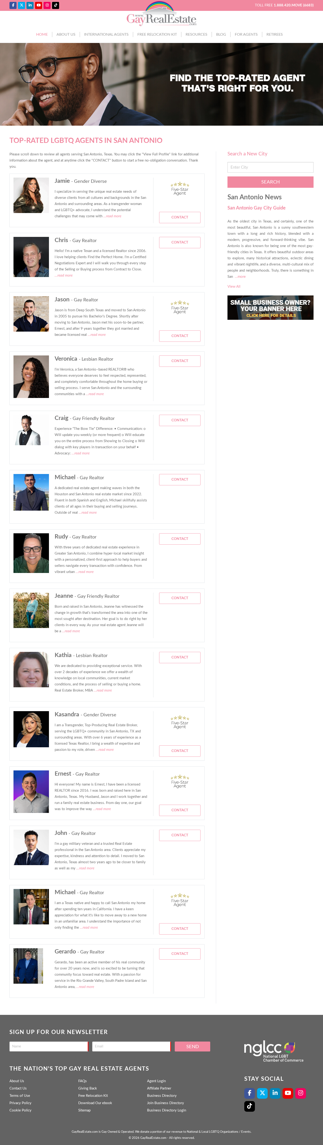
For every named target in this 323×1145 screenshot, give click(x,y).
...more (240, 276)
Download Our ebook (95, 1103)
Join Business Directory (165, 1103)
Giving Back (87, 1088)
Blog (221, 34)
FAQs (82, 1081)
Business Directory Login (166, 1110)
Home (42, 34)
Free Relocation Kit (157, 34)
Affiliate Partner (159, 1088)
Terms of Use (19, 1096)
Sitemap (84, 1110)
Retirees (274, 34)
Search (270, 182)
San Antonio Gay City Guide (256, 208)
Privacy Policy (20, 1103)
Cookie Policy (20, 1110)
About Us (66, 34)
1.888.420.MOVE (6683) (294, 5)
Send (192, 1046)
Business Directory (162, 1096)
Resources (196, 34)
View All (233, 286)
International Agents (106, 34)
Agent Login (156, 1081)
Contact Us (18, 1088)
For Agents (246, 34)
